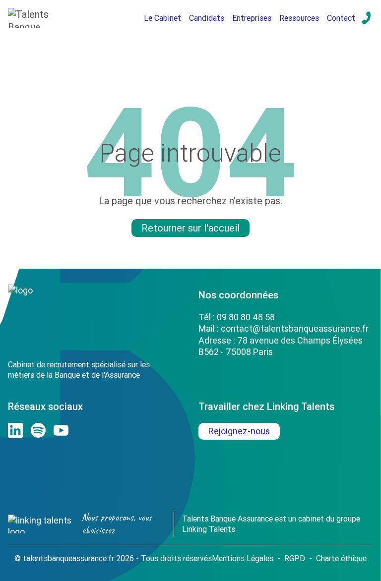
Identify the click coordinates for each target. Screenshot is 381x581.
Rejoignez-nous (239, 431)
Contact (341, 18)
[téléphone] (366, 18)
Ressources (299, 18)
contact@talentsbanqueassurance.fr (295, 328)
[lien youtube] (61, 430)
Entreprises (251, 18)
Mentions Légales (242, 558)
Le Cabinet (162, 18)
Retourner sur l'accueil (190, 228)
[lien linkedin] (15, 430)
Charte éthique (341, 558)
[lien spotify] (38, 430)
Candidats (206, 18)
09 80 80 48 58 (246, 317)
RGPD (294, 558)
